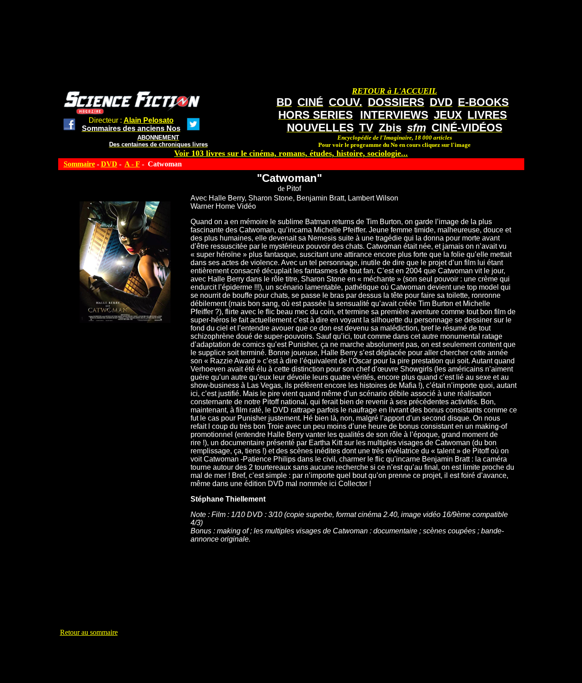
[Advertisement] (225, 657)
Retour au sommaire (89, 632)
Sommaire (79, 164)
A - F (132, 164)
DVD (109, 164)
